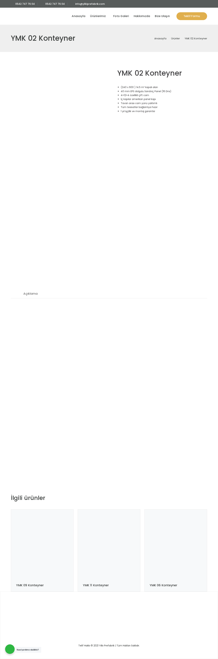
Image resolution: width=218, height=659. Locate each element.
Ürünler (175, 38)
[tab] (30, 293)
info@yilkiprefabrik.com (90, 4)
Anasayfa (160, 38)
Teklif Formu (192, 16)
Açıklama (30, 293)
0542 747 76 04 (25, 4)
